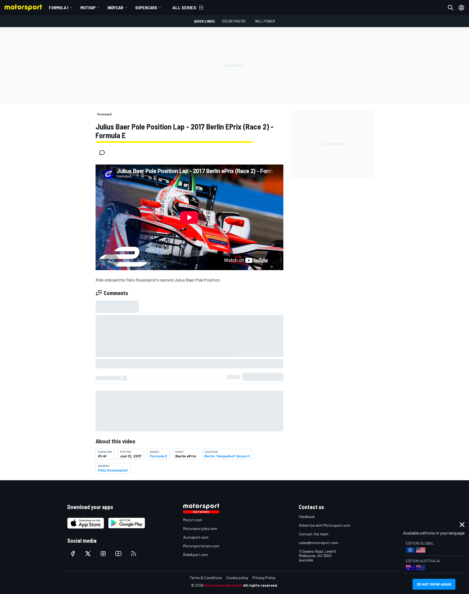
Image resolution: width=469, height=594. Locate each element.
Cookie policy (237, 577)
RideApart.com (195, 554)
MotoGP (88, 7)
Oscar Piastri (233, 21)
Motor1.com (192, 519)
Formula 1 (58, 7)
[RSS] (133, 553)
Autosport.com (195, 537)
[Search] (450, 7)
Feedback (307, 516)
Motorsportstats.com (201, 546)
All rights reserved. (260, 585)
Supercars (146, 7)
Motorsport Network (223, 585)
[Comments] (104, 152)
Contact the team (313, 534)
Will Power (265, 21)
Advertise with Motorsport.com (324, 525)
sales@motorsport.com (318, 542)
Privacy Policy (263, 577)
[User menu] (461, 7)
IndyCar (115, 7)
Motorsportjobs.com (200, 528)
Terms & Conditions (206, 577)
